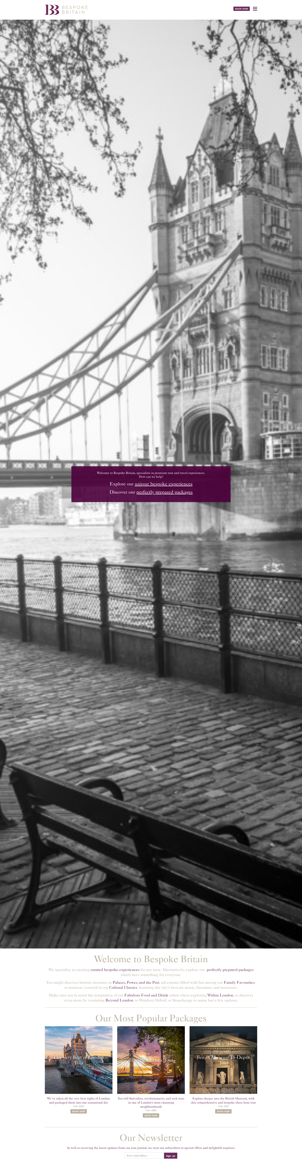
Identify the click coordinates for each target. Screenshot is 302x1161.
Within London (220, 995)
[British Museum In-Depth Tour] (223, 1060)
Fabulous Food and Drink (146, 995)
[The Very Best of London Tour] (78, 1060)
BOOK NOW (241, 8)
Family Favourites (239, 982)
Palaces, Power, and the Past (136, 982)
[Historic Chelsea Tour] (151, 1060)
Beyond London (119, 1000)
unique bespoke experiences (164, 484)
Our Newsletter (151, 1137)
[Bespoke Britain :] (66, 9)
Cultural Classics (123, 987)
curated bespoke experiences (115, 969)
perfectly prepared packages (164, 492)
